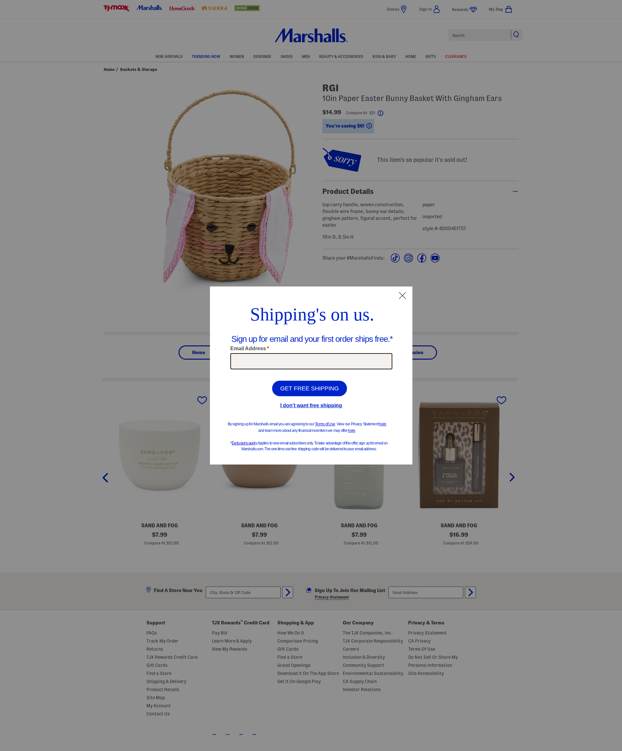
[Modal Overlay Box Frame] (311, 375)
